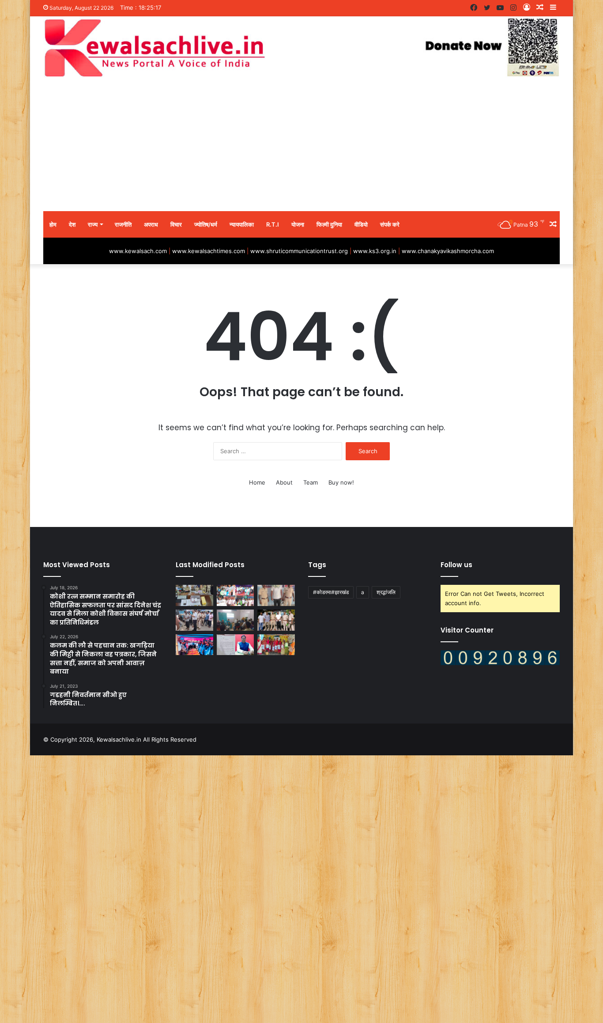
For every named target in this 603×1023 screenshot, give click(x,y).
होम (53, 224)
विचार (176, 224)
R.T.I (272, 224)
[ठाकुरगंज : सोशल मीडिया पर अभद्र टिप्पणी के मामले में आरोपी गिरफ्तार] (276, 620)
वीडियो (361, 224)
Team (310, 482)
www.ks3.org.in (374, 250)
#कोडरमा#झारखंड (331, 592)
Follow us (456, 564)
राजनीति (123, 224)
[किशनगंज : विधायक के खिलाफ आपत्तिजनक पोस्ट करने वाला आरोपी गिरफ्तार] (276, 595)
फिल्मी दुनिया (329, 224)
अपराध (151, 224)
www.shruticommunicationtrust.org (299, 250)
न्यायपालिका (242, 224)
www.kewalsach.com (138, 250)
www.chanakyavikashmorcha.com (448, 250)
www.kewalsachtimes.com (208, 250)
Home (257, 482)
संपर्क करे (389, 224)
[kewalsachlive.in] (301, 47)
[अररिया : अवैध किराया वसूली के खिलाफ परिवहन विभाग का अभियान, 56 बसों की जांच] (194, 620)
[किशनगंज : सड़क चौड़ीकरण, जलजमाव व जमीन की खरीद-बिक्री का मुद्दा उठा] (235, 644)
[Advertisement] (301, 145)
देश (72, 224)
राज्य (93, 224)
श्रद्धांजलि (386, 592)
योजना (297, 224)
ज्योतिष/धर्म (205, 224)
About (284, 482)
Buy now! (341, 482)
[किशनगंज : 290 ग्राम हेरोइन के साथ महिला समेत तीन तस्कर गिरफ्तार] (194, 595)
